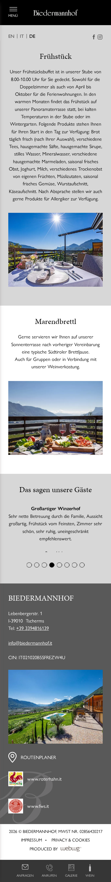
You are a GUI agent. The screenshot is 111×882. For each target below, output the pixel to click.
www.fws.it (38, 811)
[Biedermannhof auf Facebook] (93, 37)
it (22, 36)
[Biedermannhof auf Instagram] (100, 37)
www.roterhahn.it (44, 783)
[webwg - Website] (71, 854)
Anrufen (49, 875)
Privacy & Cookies (71, 845)
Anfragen (25, 875)
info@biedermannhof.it (30, 647)
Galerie (71, 875)
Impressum (31, 845)
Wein (90, 875)
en (11, 36)
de (32, 36)
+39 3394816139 (32, 633)
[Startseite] (55, 12)
